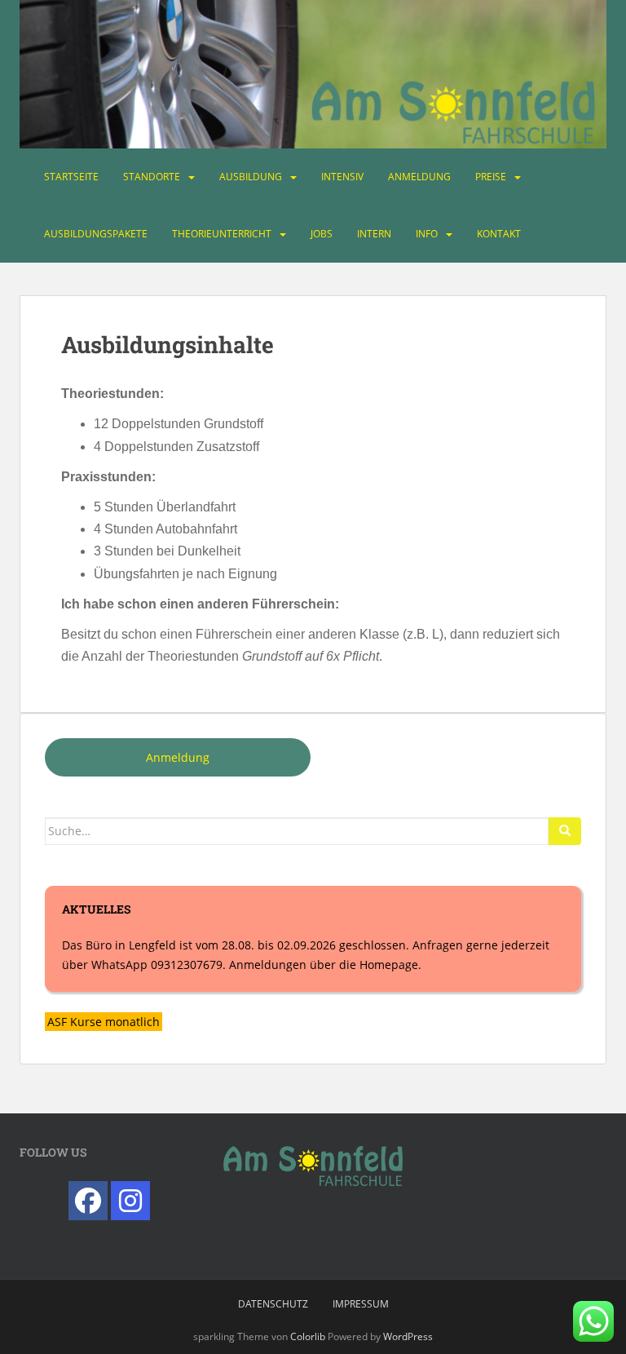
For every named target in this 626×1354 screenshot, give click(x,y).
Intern (374, 234)
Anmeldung (419, 177)
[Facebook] (88, 1200)
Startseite (71, 177)
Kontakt (499, 234)
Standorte (151, 177)
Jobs (322, 234)
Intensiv (342, 177)
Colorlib (307, 1336)
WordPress (408, 1336)
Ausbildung (250, 177)
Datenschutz (273, 1304)
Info (427, 234)
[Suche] (565, 831)
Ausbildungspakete (96, 234)
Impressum (361, 1304)
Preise (490, 177)
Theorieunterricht (221, 234)
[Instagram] (130, 1200)
